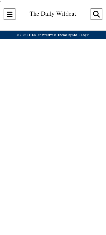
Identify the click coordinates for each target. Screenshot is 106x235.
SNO (75, 35)
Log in (85, 35)
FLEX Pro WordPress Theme (48, 35)
